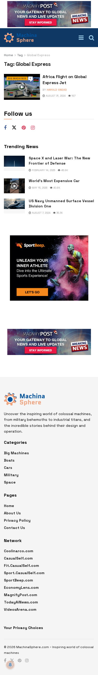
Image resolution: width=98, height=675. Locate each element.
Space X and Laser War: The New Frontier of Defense (59, 161)
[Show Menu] (81, 37)
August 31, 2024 (55, 95)
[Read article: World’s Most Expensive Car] (14, 185)
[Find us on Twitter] (14, 128)
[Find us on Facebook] (5, 128)
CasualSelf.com (18, 558)
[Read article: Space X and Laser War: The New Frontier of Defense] (14, 163)
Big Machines (17, 78)
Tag (20, 55)
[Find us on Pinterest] (24, 128)
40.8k (56, 187)
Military (11, 475)
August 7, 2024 (40, 212)
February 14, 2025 (43, 170)
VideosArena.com (20, 609)
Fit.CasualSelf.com (21, 565)
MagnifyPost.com (20, 594)
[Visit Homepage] (20, 37)
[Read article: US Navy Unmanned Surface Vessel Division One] (14, 206)
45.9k (64, 170)
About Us (12, 513)
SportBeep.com (18, 580)
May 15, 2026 (39, 187)
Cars (8, 467)
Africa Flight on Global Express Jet (65, 79)
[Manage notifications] (10, 665)
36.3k (59, 212)
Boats (9, 460)
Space (10, 482)
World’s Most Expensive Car (54, 180)
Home (8, 55)
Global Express (38, 55)
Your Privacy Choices (23, 627)
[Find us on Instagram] (33, 128)
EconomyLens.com (21, 587)
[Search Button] (91, 37)
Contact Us (14, 527)
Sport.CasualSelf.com (24, 573)
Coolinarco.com (18, 551)
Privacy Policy (17, 520)
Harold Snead (57, 89)
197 (73, 95)
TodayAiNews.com (21, 602)
